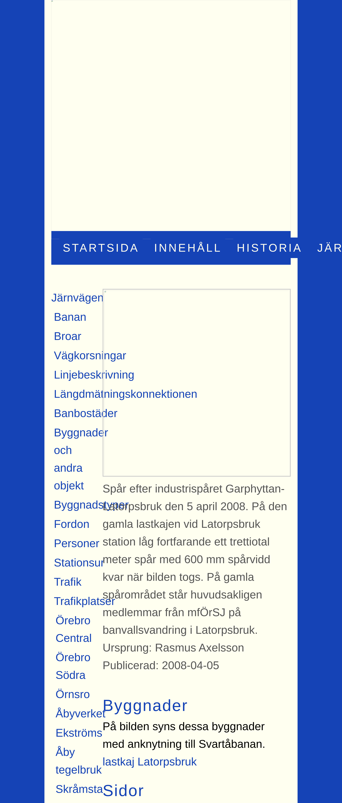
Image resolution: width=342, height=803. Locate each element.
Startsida (101, 248)
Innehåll (188, 248)
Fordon (71, 524)
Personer (76, 543)
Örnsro (73, 694)
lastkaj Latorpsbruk (150, 761)
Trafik (67, 582)
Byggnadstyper (91, 504)
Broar (67, 336)
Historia (269, 248)
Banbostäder (85, 413)
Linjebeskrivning (94, 374)
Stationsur (79, 562)
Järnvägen (77, 297)
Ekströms (79, 733)
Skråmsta (79, 789)
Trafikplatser (84, 601)
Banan (70, 317)
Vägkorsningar (90, 355)
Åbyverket (80, 713)
